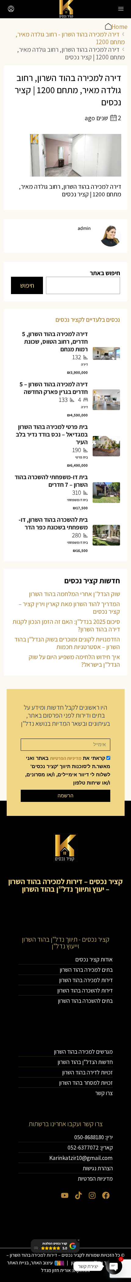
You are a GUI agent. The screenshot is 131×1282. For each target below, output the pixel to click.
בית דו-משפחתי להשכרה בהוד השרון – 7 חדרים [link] (51, 481)
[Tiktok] (78, 1195)
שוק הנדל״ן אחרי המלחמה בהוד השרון (74, 594)
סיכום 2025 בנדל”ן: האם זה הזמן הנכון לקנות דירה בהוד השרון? (66, 625)
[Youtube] (65, 1195)
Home (119, 27)
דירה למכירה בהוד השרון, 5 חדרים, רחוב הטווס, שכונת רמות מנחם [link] (55, 341)
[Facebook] (106, 1195)
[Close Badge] (78, 1240)
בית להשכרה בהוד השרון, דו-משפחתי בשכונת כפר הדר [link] (53, 523)
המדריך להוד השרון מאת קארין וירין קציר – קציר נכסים (69, 607)
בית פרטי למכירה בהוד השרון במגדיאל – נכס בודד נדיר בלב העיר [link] (52, 434)
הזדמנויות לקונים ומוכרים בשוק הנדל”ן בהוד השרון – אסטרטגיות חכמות (67, 643)
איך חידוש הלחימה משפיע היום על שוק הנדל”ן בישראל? (74, 660)
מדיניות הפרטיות (65, 758)
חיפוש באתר (105, 273)
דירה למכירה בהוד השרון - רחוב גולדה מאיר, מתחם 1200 (70, 38)
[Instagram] (92, 1195)
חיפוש (27, 285)
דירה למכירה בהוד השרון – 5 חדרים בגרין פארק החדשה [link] (53, 388)
